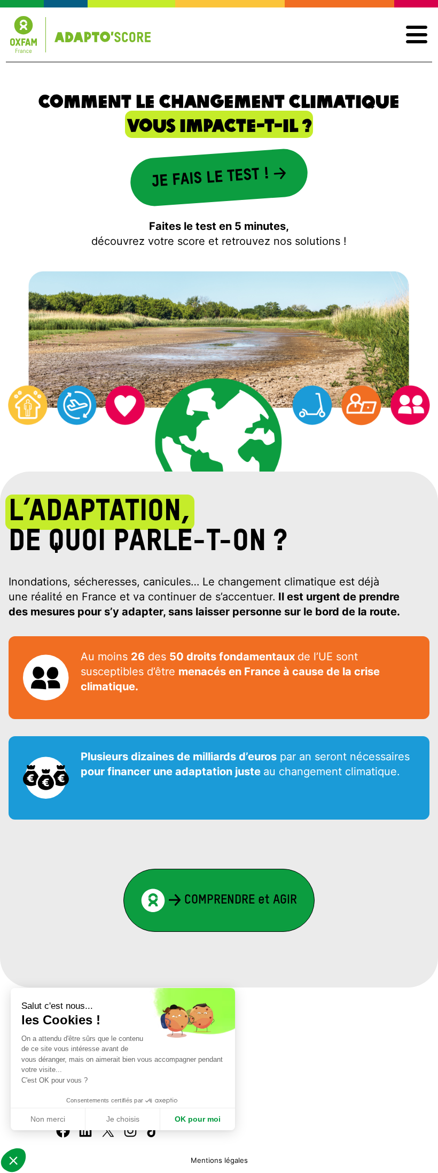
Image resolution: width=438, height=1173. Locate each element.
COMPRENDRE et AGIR (239, 899)
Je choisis (122, 1119)
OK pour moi (198, 1119)
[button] (13, 1160)
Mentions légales (219, 1160)
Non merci (47, 1119)
